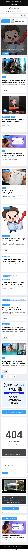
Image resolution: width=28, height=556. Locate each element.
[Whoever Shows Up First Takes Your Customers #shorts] (14, 104)
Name (3, 459)
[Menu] (2, 15)
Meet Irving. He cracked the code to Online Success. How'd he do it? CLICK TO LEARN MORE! (14, 500)
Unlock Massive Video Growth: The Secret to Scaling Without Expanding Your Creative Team (13, 328)
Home (5, 546)
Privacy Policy (19, 549)
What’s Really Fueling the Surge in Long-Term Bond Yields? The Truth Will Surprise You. (13, 240)
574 (10, 376)
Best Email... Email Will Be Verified (8, 465)
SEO (3, 150)
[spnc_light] (25, 15)
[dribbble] (14, 4)
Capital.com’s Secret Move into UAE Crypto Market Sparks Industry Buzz (13, 192)
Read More (23, 53)
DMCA (16, 546)
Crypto (4, 77)
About (9, 546)
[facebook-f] (11, 4)
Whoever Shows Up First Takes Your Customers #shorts (13, 121)
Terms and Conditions (10, 549)
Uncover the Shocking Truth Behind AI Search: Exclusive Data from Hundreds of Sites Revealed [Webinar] (14, 155)
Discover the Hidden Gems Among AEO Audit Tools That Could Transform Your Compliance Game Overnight (12, 309)
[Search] (21, 15)
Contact (12, 546)
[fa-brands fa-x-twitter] (12, 4)
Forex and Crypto (6, 235)
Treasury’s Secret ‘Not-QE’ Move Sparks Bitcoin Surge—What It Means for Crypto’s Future (13, 81)
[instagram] (15, 4)
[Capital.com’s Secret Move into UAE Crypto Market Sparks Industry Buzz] (14, 176)
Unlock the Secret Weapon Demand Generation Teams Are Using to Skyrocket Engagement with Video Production (13, 260)
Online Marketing (6, 116)
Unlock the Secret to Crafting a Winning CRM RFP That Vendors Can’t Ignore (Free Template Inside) (13, 283)
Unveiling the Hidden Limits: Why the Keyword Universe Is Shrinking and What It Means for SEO (13, 362)
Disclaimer (20, 546)
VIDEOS (13, 116)
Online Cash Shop (13, 539)
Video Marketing (6, 256)
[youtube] (16, 4)
